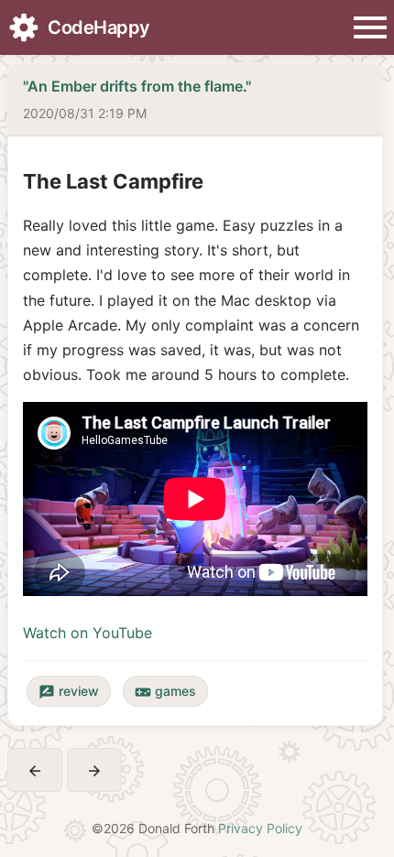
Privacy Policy (260, 828)
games (165, 691)
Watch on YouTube (87, 633)
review (68, 691)
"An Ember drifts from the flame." (137, 86)
